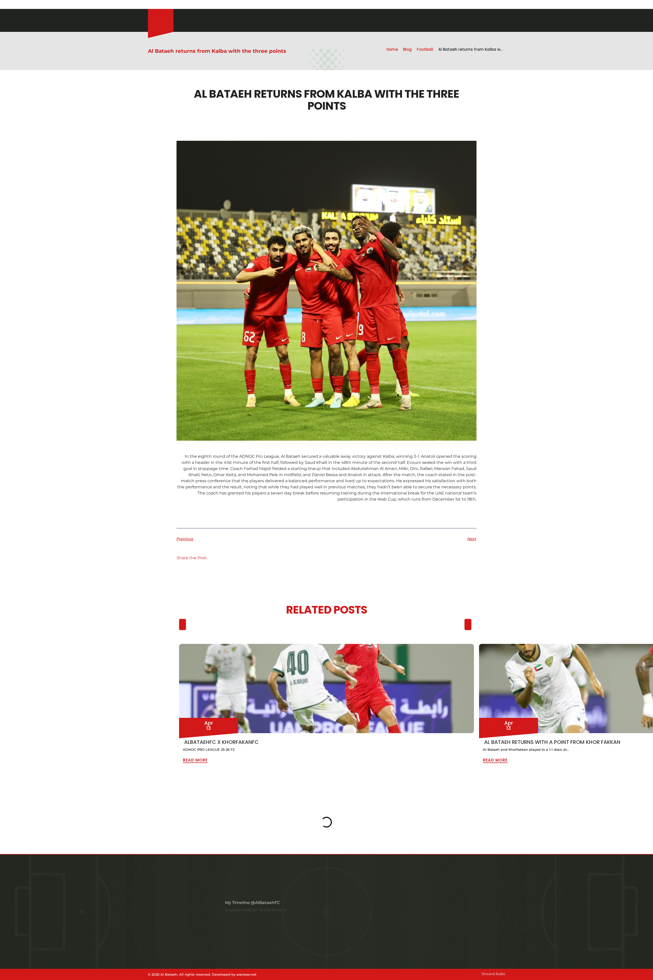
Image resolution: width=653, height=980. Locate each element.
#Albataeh (178, 5)
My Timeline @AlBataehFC (252, 902)
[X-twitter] (163, 5)
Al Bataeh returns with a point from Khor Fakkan (552, 742)
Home (392, 49)
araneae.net (246, 974)
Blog (407, 49)
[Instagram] (150, 5)
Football (425, 49)
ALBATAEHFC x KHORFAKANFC (221, 742)
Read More (195, 760)
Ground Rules (493, 973)
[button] (218, 558)
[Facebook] (156, 5)
